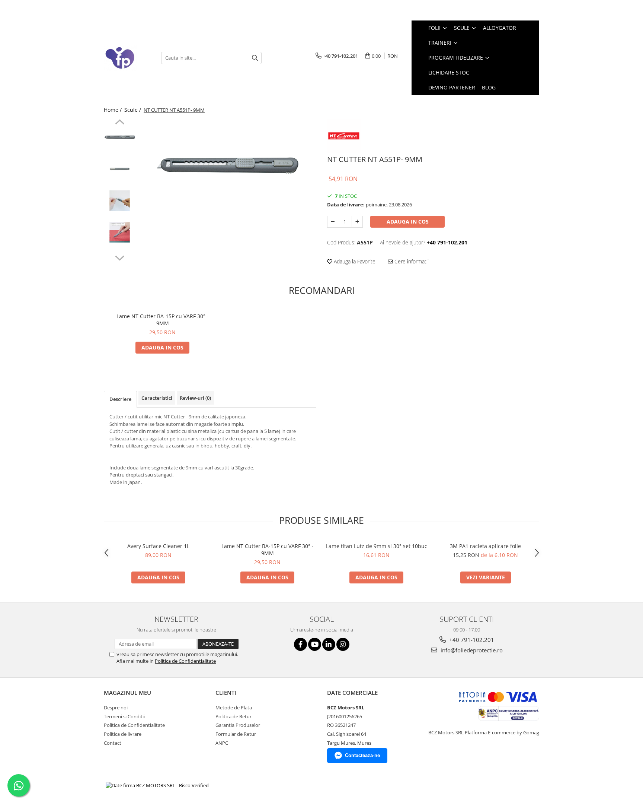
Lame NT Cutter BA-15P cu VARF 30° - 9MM (162, 320)
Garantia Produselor (237, 725)
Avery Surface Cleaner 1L (158, 546)
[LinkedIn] (328, 644)
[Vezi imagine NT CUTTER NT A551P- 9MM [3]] (119, 232)
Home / (113, 109)
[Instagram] (342, 644)
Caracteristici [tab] (156, 398)
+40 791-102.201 (471, 639)
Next (119, 257)
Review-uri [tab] (195, 398)
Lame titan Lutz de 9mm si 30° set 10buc (376, 546)
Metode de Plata (233, 707)
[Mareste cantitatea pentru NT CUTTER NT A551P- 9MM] (357, 222)
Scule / (133, 109)
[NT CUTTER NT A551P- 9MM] (227, 165)
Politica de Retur (233, 716)
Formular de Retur (235, 734)
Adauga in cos (408, 221)
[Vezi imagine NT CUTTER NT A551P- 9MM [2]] (119, 200)
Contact (112, 743)
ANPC (221, 743)
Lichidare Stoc (448, 72)
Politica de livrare (122, 734)
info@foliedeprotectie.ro (471, 650)
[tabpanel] (227, 165)
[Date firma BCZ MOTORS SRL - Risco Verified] (157, 785)
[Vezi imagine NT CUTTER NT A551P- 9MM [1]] (119, 169)
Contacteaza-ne (362, 755)
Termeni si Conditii (124, 716)
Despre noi (116, 707)
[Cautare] (255, 58)
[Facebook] (300, 644)
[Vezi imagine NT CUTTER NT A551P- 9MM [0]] (119, 137)
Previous (119, 123)
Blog (489, 87)
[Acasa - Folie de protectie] (127, 58)
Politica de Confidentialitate (185, 661)
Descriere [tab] (120, 399)
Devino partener (451, 87)
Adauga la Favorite (353, 261)
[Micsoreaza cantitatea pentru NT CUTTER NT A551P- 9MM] (332, 222)
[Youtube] (314, 644)
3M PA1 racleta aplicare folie (485, 546)
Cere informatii (411, 261)
